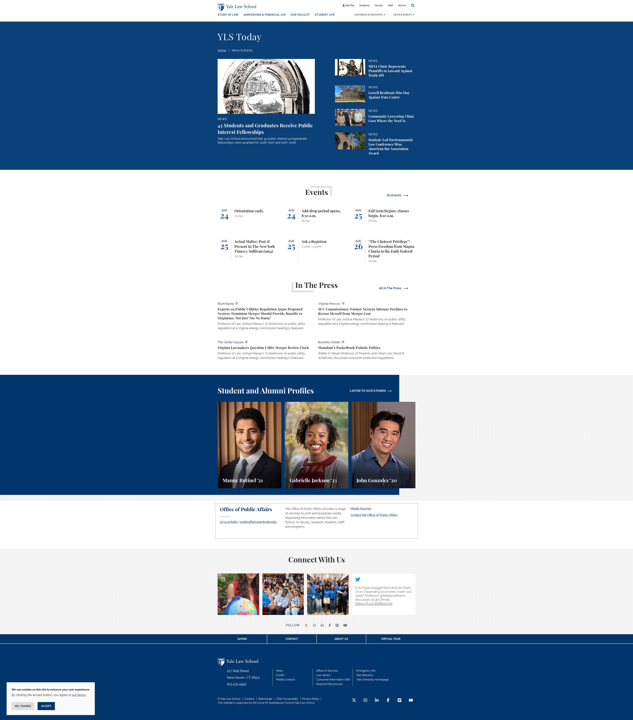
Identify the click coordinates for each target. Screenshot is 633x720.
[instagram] (314, 625)
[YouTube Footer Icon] (411, 700)
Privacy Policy (310, 698)
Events (280, 675)
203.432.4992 (236, 684)
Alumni (402, 5)
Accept (46, 706)
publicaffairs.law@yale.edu (258, 522)
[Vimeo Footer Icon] (399, 700)
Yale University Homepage (372, 679)
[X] (306, 625)
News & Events (402, 14)
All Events (394, 195)
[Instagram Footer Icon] (365, 700)
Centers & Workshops (368, 14)
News (279, 670)
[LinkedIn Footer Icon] (377, 700)
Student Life (325, 14)
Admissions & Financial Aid (264, 14)
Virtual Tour (390, 638)
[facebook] (330, 625)
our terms (79, 695)
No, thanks (23, 706)
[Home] (238, 7)
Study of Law (228, 14)
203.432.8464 (229, 522)
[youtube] (345, 625)
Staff (390, 5)
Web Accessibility (287, 698)
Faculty (379, 5)
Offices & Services (327, 670)
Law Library (323, 675)
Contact (292, 638)
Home (222, 50)
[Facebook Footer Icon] (388, 700)
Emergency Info (366, 670)
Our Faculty (300, 14)
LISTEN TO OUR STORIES (368, 390)
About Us (341, 638)
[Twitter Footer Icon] (354, 700)
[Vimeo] (337, 625)
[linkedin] (322, 625)
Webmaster (265, 698)
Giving (242, 638)
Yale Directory (364, 675)
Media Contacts (285, 679)
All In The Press (390, 288)
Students (364, 5)
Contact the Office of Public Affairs (374, 515)
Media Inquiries (360, 508)
